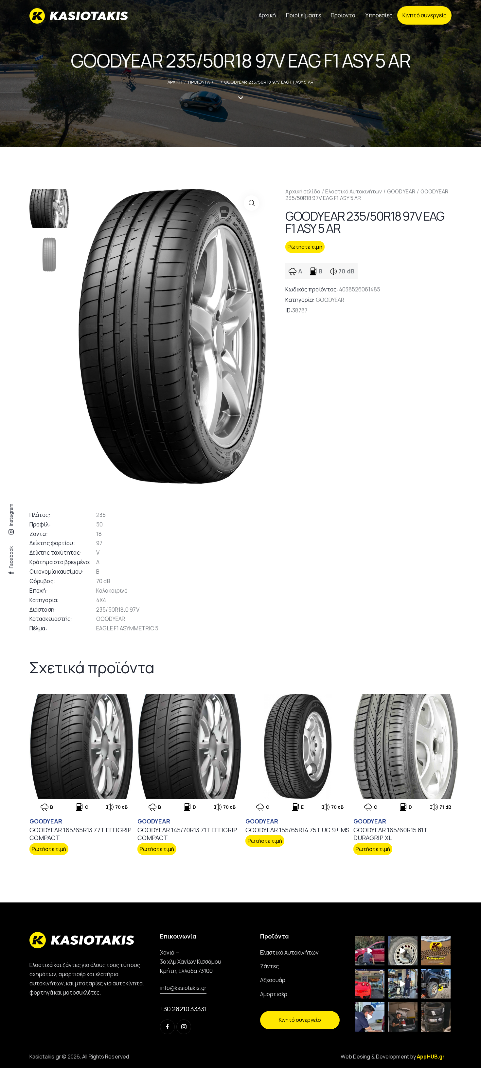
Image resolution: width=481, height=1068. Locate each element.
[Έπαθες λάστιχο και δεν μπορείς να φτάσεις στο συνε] (369, 951)
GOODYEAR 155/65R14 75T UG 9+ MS (297, 830)
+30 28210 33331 (183, 1008)
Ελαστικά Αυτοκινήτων (353, 191)
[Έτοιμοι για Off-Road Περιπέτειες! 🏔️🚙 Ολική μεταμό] (436, 984)
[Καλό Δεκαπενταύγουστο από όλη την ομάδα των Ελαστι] (436, 951)
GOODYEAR (401, 191)
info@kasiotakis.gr (183, 988)
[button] (251, 203)
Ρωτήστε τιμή (305, 246)
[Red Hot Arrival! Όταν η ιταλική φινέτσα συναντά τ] (369, 984)
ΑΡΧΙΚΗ (175, 82)
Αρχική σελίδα (302, 191)
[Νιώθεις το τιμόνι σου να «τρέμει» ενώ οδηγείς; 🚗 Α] (403, 951)
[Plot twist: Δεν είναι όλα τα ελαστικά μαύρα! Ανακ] (403, 984)
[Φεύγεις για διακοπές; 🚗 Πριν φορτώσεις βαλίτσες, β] (369, 1017)
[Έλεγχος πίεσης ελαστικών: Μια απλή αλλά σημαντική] (403, 1017)
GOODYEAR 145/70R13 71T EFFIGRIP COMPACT (187, 834)
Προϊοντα (199, 82)
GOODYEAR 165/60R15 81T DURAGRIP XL (390, 834)
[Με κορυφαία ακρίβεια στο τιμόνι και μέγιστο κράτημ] (436, 1017)
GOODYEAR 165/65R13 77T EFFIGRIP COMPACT (80, 834)
